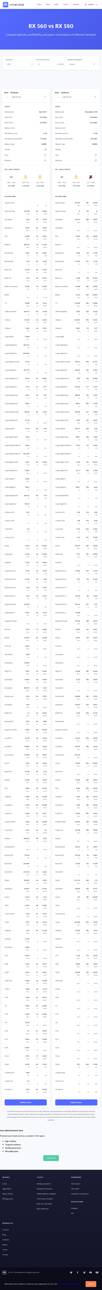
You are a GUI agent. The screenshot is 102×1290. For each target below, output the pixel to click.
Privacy (5, 1254)
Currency (8, 60)
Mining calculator (44, 1183)
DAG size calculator (44, 1203)
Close (91, 1284)
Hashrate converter (44, 1188)
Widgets (74, 1208)
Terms (4, 1249)
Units (6, 92)
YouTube (90, 1272)
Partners (5, 1239)
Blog (4, 1234)
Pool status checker (45, 1198)
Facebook (77, 1272)
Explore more (25, 1102)
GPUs (48, 4)
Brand (4, 1244)
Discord (97, 1272)
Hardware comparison (80, 1193)
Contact (76, 4)
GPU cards (75, 1188)
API (72, 1213)
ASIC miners (75, 1183)
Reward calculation (75, 60)
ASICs (56, 4)
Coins (39, 4)
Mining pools (7, 1198)
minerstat (13, 4)
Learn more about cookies (69, 1284)
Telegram (84, 1272)
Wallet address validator (46, 1193)
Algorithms (6, 1188)
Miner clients (7, 1193)
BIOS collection (43, 1208)
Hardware (14, 92)
